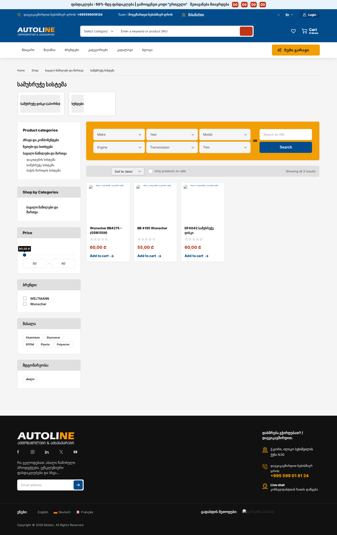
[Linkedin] (46, 452)
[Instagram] (32, 452)
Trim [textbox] (206, 147)
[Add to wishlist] (122, 189)
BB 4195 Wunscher (152, 228)
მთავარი (28, 50)
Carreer (218, 458)
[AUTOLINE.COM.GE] (36, 31)
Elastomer (53, 337)
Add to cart (99, 256)
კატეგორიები (98, 50)
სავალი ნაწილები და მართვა (64, 70)
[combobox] (98, 31)
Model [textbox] (207, 134)
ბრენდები (72, 50)
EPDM (30, 344)
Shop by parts (169, 439)
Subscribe (78, 485)
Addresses (112, 464)
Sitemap (165, 464)
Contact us (221, 464)
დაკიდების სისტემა (41, 159)
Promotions (167, 458)
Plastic (45, 344)
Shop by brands (170, 445)
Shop (35, 70)
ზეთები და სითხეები (38, 146)
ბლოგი (147, 50)
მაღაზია (49, 50)
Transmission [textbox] (159, 147)
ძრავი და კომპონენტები (41, 140)
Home (21, 70)
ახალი (30, 379)
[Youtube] (75, 452)
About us (220, 452)
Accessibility (311, 525)
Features (219, 439)
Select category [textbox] (96, 31)
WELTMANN (39, 298)
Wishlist (110, 452)
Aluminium (33, 337)
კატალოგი (125, 50)
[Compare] (122, 198)
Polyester (63, 344)
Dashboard (112, 439)
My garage (112, 458)
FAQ (216, 445)
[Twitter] (61, 452)
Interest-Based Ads (279, 525)
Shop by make (169, 452)
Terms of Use (218, 525)
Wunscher (38, 304)
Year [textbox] (153, 134)
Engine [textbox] (102, 147)
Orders (110, 445)
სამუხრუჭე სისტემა (40, 165)
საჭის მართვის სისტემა (44, 170)
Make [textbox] (101, 134)
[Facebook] (18, 452)
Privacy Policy (246, 525)
